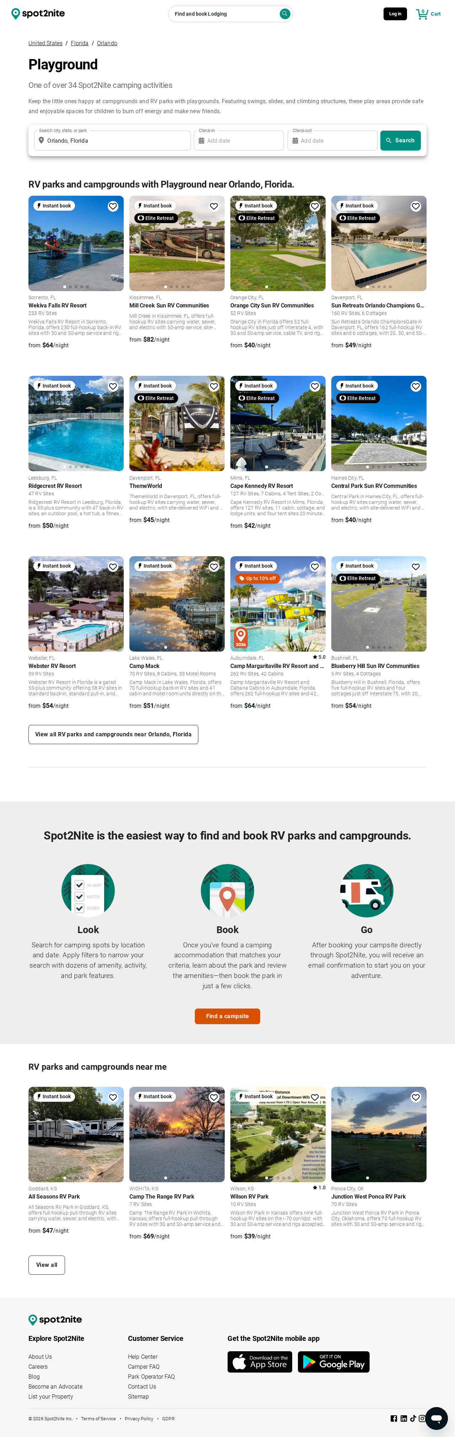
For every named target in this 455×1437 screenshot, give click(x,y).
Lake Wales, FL (145, 658)
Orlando (107, 43)
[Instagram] (422, 1419)
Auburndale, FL (247, 658)
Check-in (207, 130)
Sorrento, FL (42, 298)
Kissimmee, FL (145, 298)
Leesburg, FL (42, 478)
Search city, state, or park (63, 130)
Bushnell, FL (344, 658)
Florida (80, 43)
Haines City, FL (347, 478)
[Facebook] (395, 1419)
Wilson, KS (242, 1189)
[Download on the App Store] (263, 1362)
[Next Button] (116, 1134)
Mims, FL (240, 478)
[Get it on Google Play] (334, 1362)
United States (45, 43)
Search (404, 140)
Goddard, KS (42, 1189)
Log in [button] (395, 13)
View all (47, 1265)
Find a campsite (227, 1016)
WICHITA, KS (143, 1189)
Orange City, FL (247, 298)
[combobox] (111, 140)
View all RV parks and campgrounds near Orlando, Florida (113, 734)
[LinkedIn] (405, 1419)
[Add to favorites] (113, 206)
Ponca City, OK (347, 1189)
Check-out (302, 130)
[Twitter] (414, 1419)
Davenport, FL (347, 298)
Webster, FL (41, 658)
